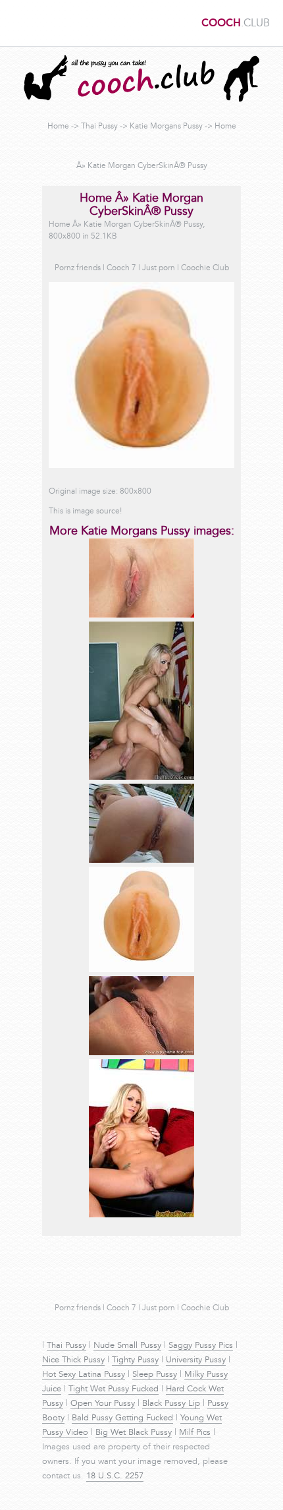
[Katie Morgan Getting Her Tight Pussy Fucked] (141, 777)
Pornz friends (78, 268)
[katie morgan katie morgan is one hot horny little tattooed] (141, 1215)
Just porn (158, 268)
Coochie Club (205, 268)
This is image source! (85, 511)
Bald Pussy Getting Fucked (122, 1418)
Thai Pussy (99, 126)
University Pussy (196, 1360)
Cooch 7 (121, 268)
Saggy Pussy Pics (200, 1345)
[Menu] (16, 23)
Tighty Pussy (135, 1360)
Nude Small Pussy (127, 1345)
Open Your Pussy (102, 1403)
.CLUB (235, 24)
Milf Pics (195, 1432)
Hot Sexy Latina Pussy (83, 1374)
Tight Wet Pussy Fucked (113, 1389)
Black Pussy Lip (171, 1403)
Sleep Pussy (154, 1374)
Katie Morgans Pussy (166, 126)
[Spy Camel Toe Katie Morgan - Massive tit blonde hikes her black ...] (141, 1053)
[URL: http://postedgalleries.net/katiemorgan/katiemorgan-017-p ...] (141, 615)
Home (58, 126)
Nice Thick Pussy (73, 1360)
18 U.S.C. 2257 (114, 1476)
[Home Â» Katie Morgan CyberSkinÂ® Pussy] (141, 970)
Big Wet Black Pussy (133, 1432)
